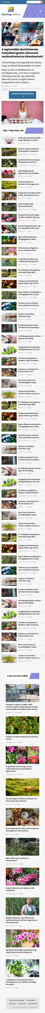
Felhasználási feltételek (16, 1000)
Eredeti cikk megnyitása (23, 93)
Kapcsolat (12, 1004)
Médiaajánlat (32, 1004)
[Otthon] (12, 11)
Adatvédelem (30, 1000)
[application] (22, 112)
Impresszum (22, 1004)
